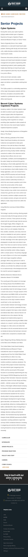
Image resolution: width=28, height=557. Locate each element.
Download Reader (8, 525)
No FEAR (5, 534)
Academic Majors (14, 14)
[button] (2, 8)
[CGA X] (9, 479)
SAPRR (5, 517)
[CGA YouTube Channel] (14, 479)
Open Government (8, 543)
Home (4, 14)
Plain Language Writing (9, 545)
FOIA (4, 520)
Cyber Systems (22, 14)
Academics (8, 14)
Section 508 (6, 531)
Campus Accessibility (8, 529)
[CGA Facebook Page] (11, 479)
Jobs (4, 515)
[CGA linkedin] (18, 479)
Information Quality (8, 539)
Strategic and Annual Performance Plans (13, 548)
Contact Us (14, 503)
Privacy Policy (7, 537)
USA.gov (5, 551)
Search (5, 522)
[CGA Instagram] (16, 479)
